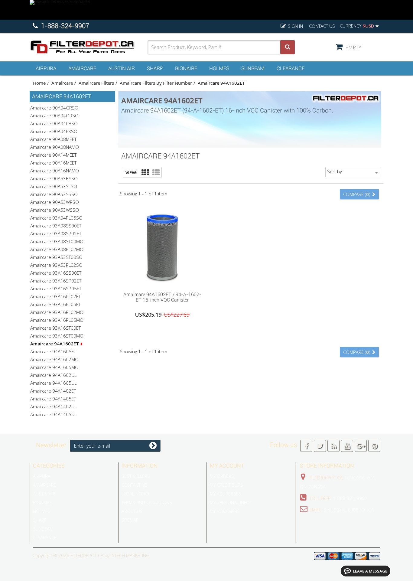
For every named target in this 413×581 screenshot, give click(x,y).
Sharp (155, 68)
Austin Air (121, 68)
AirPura (46, 68)
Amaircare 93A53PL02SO (56, 265)
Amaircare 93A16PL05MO (56, 320)
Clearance (290, 68)
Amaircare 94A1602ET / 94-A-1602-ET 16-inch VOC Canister (162, 297)
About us (132, 511)
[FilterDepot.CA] (89, 47)
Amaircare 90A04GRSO (54, 108)
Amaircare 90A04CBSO (54, 123)
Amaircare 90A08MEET (53, 139)
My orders (222, 476)
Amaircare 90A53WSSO (54, 210)
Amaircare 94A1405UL (53, 414)
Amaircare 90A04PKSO (53, 131)
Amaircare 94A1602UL (53, 375)
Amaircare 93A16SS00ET (55, 273)
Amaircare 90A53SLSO (53, 186)
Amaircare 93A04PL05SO (56, 218)
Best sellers (136, 476)
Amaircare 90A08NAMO (54, 147)
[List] (156, 172)
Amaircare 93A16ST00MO (56, 336)
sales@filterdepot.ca (349, 510)
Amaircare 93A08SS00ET (55, 226)
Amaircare (82, 68)
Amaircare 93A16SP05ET (55, 289)
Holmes (219, 68)
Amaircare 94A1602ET (55, 344)
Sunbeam (253, 68)
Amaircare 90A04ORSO (54, 116)
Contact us (322, 26)
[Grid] (145, 172)
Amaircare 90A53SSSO (54, 194)
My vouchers (225, 511)
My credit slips (226, 485)
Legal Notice (136, 494)
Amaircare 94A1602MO (54, 359)
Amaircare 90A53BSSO (54, 178)
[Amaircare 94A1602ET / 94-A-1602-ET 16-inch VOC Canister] (162, 245)
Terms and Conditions (147, 502)
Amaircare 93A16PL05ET (55, 304)
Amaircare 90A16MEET (53, 163)
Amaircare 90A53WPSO (54, 202)
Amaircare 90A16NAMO (54, 171)
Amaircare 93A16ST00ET (55, 328)
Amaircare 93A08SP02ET (55, 233)
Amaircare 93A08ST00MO (56, 241)
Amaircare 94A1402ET (53, 391)
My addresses (225, 494)
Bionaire (186, 68)
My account (227, 465)
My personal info (230, 502)
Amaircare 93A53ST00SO (56, 257)
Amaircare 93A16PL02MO (56, 312)
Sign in (295, 26)
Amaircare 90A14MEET (53, 155)
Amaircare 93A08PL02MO (56, 249)
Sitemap (130, 520)
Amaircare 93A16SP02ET (55, 281)
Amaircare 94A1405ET (53, 399)
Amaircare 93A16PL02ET (55, 296)
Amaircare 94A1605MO (54, 367)
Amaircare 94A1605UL (53, 383)
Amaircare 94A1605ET (53, 351)
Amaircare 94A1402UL (53, 406)
